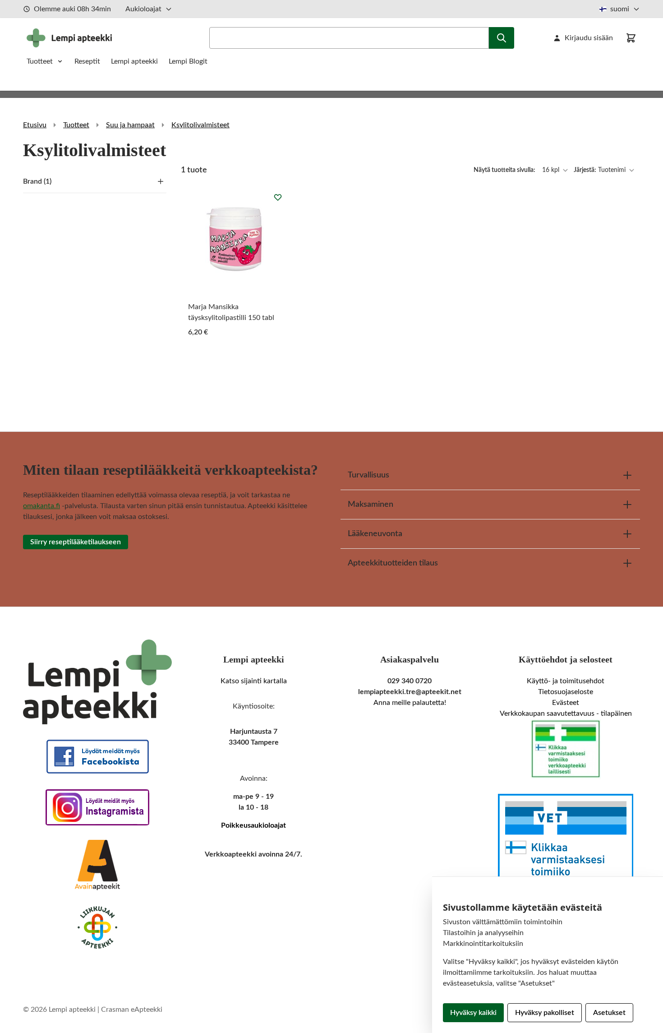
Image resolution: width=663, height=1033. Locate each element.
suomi (619, 9)
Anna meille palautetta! (409, 702)
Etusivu (34, 125)
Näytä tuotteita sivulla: (505, 170)
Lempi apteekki (134, 61)
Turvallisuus (368, 475)
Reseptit (87, 61)
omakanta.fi (41, 506)
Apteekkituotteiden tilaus (393, 563)
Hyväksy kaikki (473, 1012)
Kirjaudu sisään (589, 38)
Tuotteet (40, 61)
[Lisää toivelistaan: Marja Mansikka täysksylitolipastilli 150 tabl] (278, 197)
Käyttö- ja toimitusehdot (565, 681)
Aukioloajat (143, 9)
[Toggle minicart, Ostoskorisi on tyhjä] (631, 38)
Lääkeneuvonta (375, 534)
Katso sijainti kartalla (254, 681)
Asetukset (609, 1012)
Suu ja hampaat (130, 125)
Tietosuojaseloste (565, 691)
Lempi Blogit (188, 61)
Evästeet (565, 702)
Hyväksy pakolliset (544, 1012)
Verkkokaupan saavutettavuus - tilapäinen (566, 713)
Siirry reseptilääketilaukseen (75, 542)
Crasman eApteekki (131, 1009)
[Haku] (501, 38)
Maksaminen (370, 504)
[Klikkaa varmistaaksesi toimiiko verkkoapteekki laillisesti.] (565, 749)
